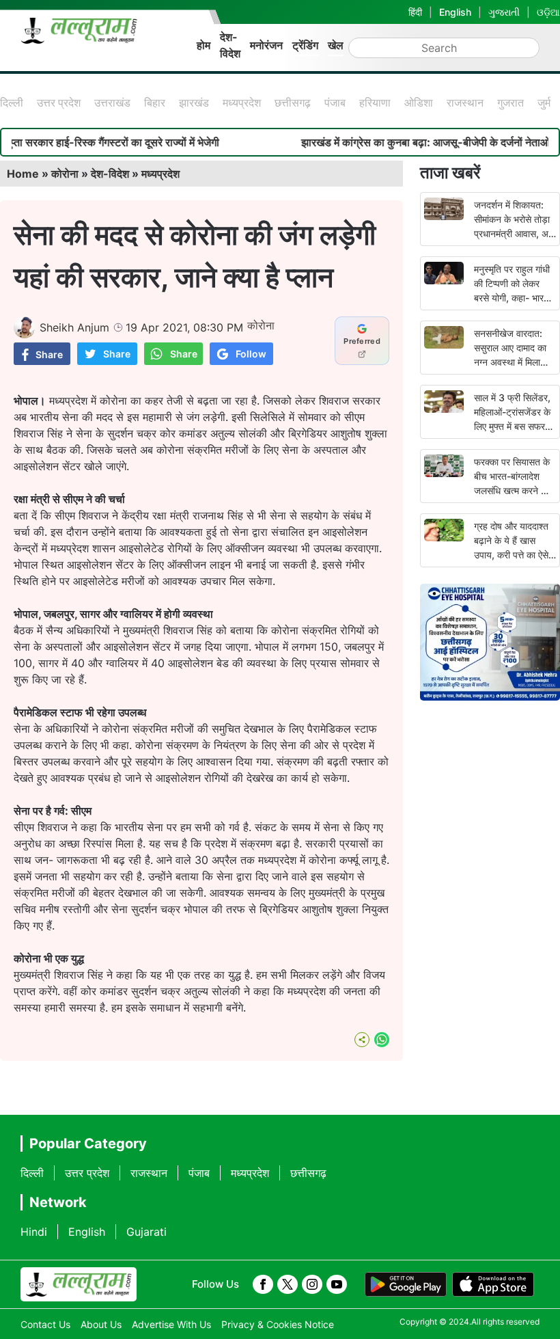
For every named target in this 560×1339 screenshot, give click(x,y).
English (455, 12)
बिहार (154, 102)
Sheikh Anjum (74, 327)
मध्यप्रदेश (242, 102)
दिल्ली (11, 102)
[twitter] (287, 1284)
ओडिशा (418, 102)
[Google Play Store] (406, 1284)
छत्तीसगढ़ (293, 102)
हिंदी (415, 12)
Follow (251, 354)
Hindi (33, 1232)
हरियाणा (375, 102)
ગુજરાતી (504, 12)
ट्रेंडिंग (305, 45)
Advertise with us (171, 1324)
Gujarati (146, 1232)
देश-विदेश (230, 45)
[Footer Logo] (78, 1284)
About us (101, 1324)
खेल (336, 45)
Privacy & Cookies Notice (277, 1324)
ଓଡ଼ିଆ (548, 12)
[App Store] (493, 1284)
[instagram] (312, 1284)
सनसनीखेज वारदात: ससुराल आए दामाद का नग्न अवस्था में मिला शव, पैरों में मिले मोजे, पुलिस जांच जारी (510, 361)
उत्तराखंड (112, 102)
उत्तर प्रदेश (59, 102)
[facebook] (262, 1284)
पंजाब (335, 102)
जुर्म (543, 102)
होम (203, 45)
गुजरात (510, 102)
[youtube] (336, 1284)
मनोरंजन (266, 45)
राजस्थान (465, 102)
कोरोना (65, 173)
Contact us (45, 1324)
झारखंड (194, 102)
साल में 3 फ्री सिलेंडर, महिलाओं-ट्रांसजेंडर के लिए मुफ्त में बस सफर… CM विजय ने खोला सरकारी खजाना (513, 426)
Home (23, 173)
